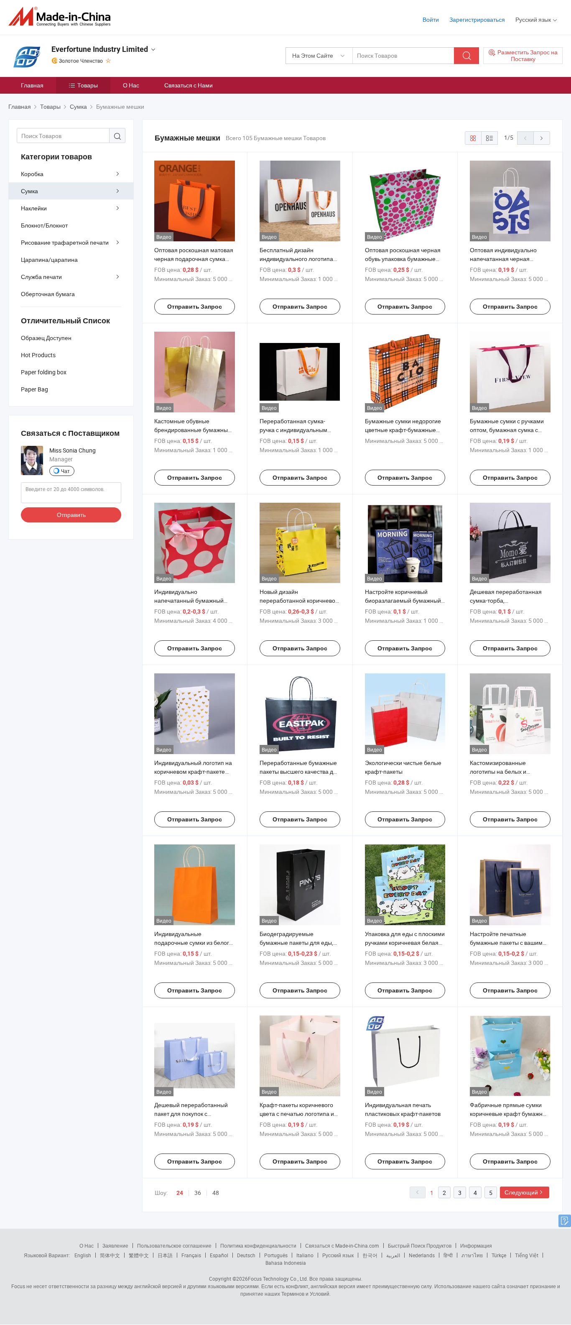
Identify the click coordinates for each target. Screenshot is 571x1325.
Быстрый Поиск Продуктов (419, 1245)
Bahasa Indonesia (285, 1262)
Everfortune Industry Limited (99, 49)
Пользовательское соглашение (174, 1245)
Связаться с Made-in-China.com (342, 1245)
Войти (431, 19)
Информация (476, 1245)
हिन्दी (448, 1255)
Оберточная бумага (48, 294)
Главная (32, 85)
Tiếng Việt (526, 1255)
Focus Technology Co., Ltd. (278, 1278)
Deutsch (246, 1255)
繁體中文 (139, 1255)
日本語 (165, 1255)
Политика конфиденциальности (258, 1245)
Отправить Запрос (194, 306)
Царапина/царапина (49, 259)
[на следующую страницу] (542, 138)
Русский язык (338, 1255)
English (82, 1255)
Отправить (71, 515)
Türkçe (499, 1255)
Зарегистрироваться (477, 19)
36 (197, 1193)
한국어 (369, 1255)
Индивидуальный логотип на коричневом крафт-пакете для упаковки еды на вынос (193, 771)
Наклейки (34, 208)
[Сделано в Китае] (62, 16)
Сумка (29, 191)
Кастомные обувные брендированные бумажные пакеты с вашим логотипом (192, 430)
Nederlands (422, 1255)
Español (219, 1255)
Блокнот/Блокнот (44, 225)
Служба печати (41, 277)
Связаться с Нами (188, 85)
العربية (393, 1255)
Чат (65, 471)
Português (276, 1255)
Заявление (115, 1245)
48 (215, 1193)
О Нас (131, 85)
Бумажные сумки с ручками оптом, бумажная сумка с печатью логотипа (507, 430)
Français (191, 1255)
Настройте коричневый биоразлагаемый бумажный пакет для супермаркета (403, 600)
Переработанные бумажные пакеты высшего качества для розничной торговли (300, 771)
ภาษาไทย (472, 1255)
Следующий (521, 1192)
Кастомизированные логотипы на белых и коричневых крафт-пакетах (506, 771)
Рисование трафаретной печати (65, 242)
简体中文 (110, 1255)
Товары (87, 85)
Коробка (32, 174)
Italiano (305, 1255)
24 (179, 1192)
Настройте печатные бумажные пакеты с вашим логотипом (506, 942)
